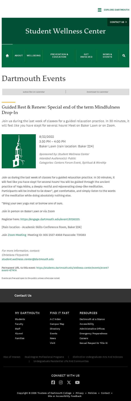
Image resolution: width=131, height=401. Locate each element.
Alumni (19, 333)
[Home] (7, 56)
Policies (92, 393)
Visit (52, 343)
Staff (17, 328)
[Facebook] (53, 382)
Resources (88, 313)
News (53, 338)
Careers (84, 338)
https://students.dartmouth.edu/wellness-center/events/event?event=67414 (55, 269)
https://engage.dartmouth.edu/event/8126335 (50, 219)
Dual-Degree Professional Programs (44, 356)
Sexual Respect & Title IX (94, 343)
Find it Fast (59, 313)
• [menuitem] (73, 393)
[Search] (123, 56)
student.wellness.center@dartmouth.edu (28, 259)
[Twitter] (69, 382)
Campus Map (57, 323)
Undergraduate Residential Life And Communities (61, 361)
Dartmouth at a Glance (92, 319)
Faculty (19, 323)
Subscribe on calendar (34, 91)
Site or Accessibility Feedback (65, 396)
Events (53, 333)
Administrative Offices (92, 328)
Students (20, 319)
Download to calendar (97, 91)
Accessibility (87, 323)
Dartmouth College (29, 9)
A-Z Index (55, 319)
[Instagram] (61, 382)
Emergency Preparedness (93, 333)
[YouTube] (77, 382)
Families (19, 338)
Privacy (80, 393)
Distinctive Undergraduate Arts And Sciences (98, 356)
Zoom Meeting (17, 235)
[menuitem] (23, 295)
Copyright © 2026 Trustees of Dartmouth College (44, 393)
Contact (105, 393)
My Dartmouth (27, 313)
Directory (55, 328)
